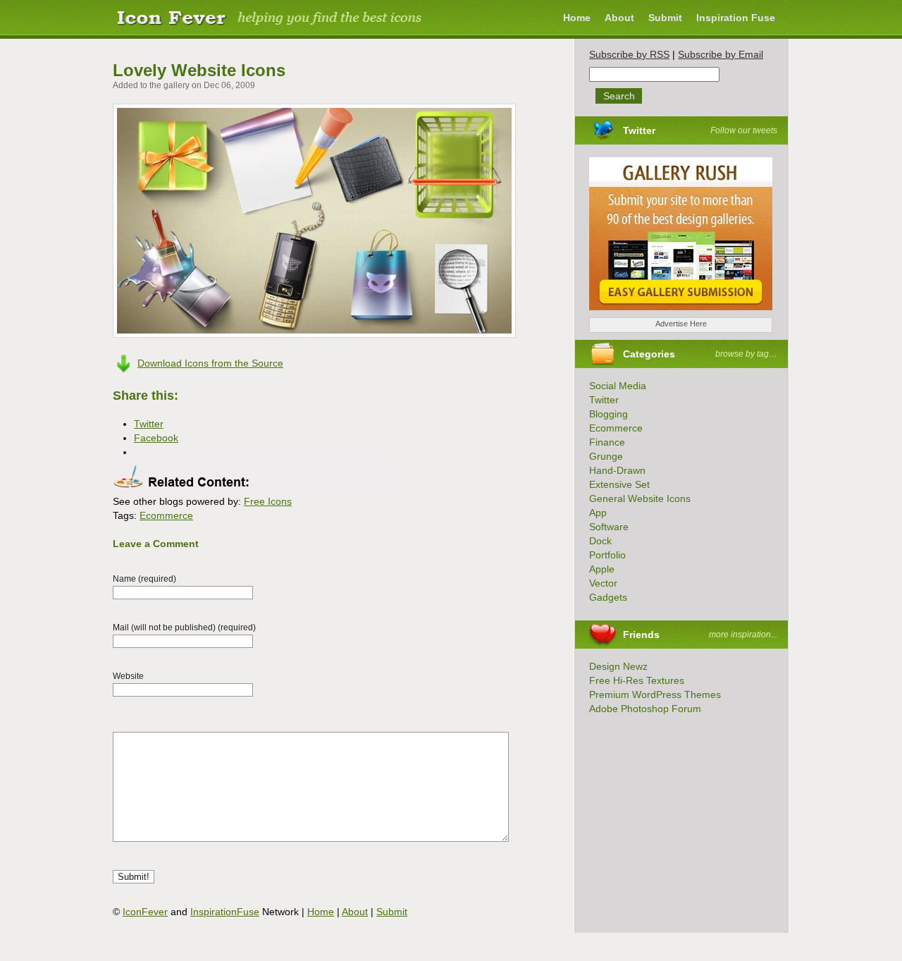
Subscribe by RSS (629, 54)
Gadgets (608, 597)
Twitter (639, 130)
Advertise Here (681, 323)
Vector (603, 583)
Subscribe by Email (720, 54)
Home (577, 17)
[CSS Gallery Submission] (673, 313)
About (619, 17)
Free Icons (268, 501)
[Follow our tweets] (659, 130)
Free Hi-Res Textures (636, 680)
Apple (601, 569)
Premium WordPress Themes (655, 694)
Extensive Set (619, 484)
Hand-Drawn (617, 470)
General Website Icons (640, 498)
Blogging (608, 414)
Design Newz (618, 666)
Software (609, 526)
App (598, 512)
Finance (607, 442)
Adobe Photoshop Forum (645, 708)
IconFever (145, 911)
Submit (665, 17)
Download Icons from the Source (210, 363)
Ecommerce (166, 515)
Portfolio (607, 555)
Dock (600, 540)
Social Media (617, 385)
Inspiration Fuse (735, 17)
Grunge (606, 456)
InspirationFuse (224, 911)
